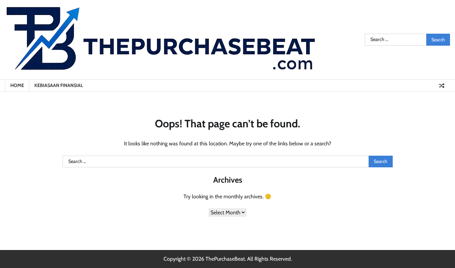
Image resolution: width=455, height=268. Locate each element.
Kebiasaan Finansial (58, 85)
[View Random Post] (442, 86)
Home (17, 85)
